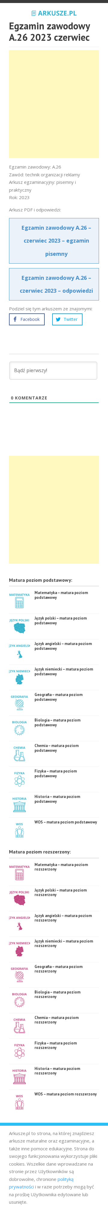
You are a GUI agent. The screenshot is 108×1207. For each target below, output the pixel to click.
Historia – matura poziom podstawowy (57, 799)
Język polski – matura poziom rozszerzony (60, 893)
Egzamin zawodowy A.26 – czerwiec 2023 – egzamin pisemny (56, 240)
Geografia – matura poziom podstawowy (58, 697)
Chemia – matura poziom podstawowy (56, 748)
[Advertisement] (54, 104)
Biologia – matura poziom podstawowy (57, 722)
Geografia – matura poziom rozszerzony (58, 969)
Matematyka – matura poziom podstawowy (61, 595)
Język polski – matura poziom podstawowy (60, 621)
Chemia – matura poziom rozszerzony (56, 1020)
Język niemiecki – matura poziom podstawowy (63, 672)
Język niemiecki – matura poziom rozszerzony (63, 944)
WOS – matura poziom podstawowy (65, 822)
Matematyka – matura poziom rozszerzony (61, 867)
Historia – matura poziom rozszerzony (57, 1071)
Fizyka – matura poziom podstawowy (55, 773)
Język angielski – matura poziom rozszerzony (63, 918)
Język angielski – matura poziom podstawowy (63, 646)
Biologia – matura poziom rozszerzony (57, 994)
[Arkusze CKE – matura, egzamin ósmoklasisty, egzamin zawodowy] (54, 12)
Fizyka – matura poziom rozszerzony (55, 1045)
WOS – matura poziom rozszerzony (65, 1094)
